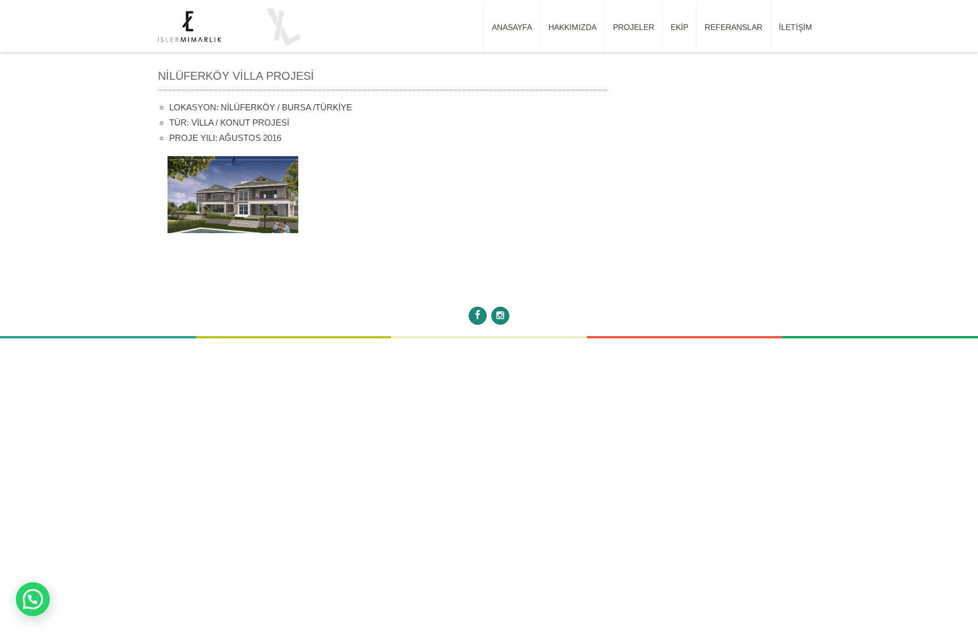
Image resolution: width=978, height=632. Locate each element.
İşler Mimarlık (517, 291)
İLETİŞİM (795, 27)
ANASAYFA (512, 27)
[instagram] (500, 316)
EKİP (679, 27)
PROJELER (633, 27)
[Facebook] (478, 316)
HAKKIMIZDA (572, 27)
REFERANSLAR (733, 27)
